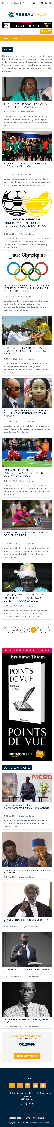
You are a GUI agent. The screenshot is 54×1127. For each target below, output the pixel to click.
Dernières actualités (17, 768)
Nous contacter (27, 1056)
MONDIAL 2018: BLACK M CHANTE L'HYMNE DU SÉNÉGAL (25, 165)
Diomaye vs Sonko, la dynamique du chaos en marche (27, 871)
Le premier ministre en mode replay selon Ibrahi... (26, 1020)
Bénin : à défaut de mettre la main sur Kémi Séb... (26, 921)
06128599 (27, 1044)
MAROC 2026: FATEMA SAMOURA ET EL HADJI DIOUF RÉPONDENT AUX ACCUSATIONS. (26, 413)
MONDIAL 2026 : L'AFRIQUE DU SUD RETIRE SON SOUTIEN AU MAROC (25, 224)
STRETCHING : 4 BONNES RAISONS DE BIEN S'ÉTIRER (26, 534)
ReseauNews (43, 1123)
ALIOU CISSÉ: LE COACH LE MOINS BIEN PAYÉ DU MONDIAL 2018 (25, 106)
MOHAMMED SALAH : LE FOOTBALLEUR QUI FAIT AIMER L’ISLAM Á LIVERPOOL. (23, 473)
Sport (14, 39)
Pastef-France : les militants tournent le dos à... (26, 970)
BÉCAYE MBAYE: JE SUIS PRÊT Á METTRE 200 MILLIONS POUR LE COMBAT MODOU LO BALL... (24, 598)
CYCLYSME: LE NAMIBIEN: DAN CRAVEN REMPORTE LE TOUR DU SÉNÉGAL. (25, 351)
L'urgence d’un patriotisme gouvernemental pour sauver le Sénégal (27, 806)
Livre (28, 1118)
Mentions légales (16, 1118)
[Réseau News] (27, 15)
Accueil (5, 39)
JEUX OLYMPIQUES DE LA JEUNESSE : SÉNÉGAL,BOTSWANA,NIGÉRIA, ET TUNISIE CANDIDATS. (26, 288)
